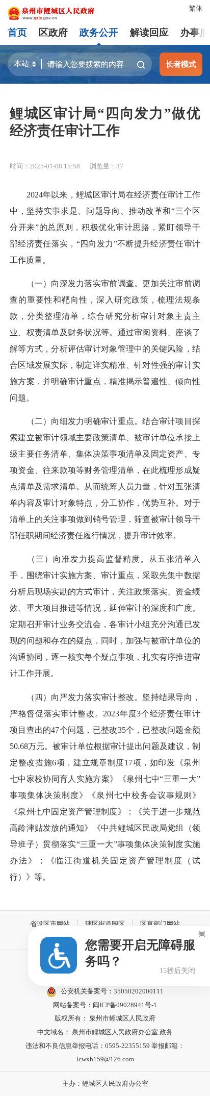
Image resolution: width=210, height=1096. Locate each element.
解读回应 (149, 32)
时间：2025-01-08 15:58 (45, 166)
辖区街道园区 (105, 924)
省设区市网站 (50, 924)
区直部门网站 (160, 924)
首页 (17, 32)
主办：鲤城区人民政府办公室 (105, 1083)
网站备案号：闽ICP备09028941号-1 (105, 1005)
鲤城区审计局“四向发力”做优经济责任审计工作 (105, 122)
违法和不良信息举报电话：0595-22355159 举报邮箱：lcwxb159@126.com (105, 1052)
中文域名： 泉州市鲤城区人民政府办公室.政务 (105, 1032)
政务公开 (99, 32)
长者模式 (181, 64)
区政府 (53, 32)
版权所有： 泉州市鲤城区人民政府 (105, 1018)
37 (119, 166)
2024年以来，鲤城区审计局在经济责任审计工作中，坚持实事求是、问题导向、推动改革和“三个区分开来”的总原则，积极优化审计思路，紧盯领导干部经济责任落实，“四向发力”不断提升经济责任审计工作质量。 (105, 227)
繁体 (195, 8)
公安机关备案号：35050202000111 (112, 991)
